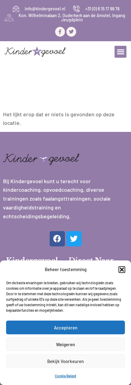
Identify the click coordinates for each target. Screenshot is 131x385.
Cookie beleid (65, 376)
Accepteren (65, 327)
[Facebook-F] (60, 32)
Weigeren (65, 344)
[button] (122, 270)
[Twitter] (71, 32)
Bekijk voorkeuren (65, 361)
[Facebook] (57, 238)
